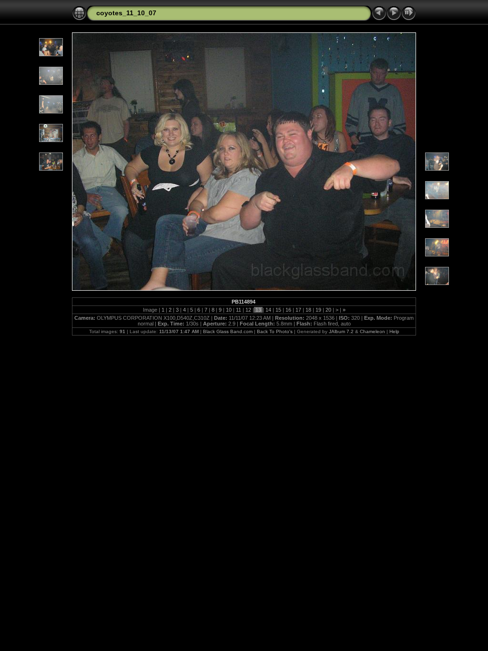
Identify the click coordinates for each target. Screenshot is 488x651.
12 (248, 310)
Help (394, 331)
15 (278, 310)
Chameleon (372, 331)
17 (298, 310)
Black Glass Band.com (228, 331)
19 (318, 310)
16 (288, 310)
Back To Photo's (275, 331)
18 (308, 310)
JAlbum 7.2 (341, 331)
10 (228, 310)
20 (328, 310)
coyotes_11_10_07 (126, 13)
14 (268, 310)
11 (238, 310)
